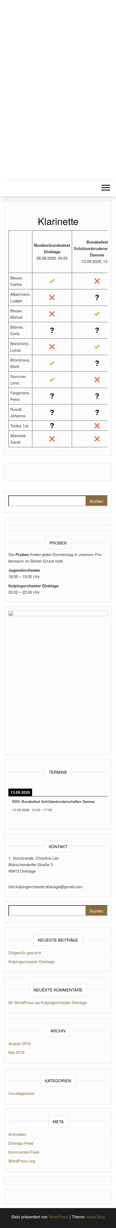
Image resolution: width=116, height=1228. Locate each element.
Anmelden (17, 1134)
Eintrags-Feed (20, 1143)
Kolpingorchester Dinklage (31, 961)
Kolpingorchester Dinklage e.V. (58, 86)
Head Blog (95, 1216)
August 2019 (19, 1043)
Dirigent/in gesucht (24, 952)
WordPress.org (21, 1161)
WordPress (59, 1216)
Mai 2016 (16, 1052)
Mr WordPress (21, 1002)
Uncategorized (21, 1093)
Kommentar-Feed (23, 1152)
